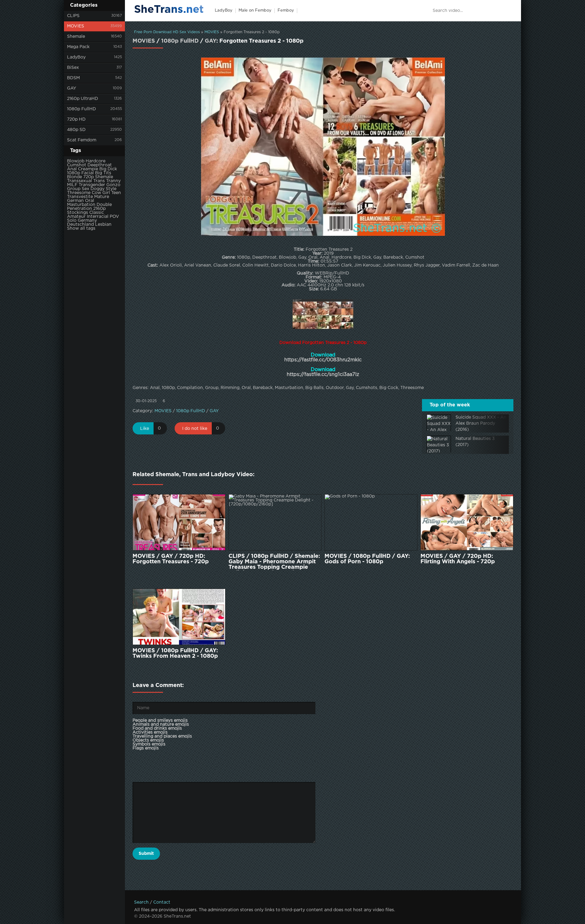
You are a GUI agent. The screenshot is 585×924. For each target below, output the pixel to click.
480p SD (76, 130)
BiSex (73, 67)
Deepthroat (99, 165)
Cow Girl (101, 193)
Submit (146, 853)
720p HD (76, 119)
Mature (101, 197)
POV (114, 216)
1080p (73, 173)
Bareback (263, 388)
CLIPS (73, 16)
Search (141, 902)
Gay (350, 388)
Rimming (230, 388)
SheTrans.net (169, 10)
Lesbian (103, 224)
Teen (116, 193)
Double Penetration (89, 207)
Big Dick (108, 169)
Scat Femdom (81, 140)
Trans (99, 181)
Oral (89, 201)
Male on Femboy (255, 10)
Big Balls (314, 388)
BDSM (73, 78)
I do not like (194, 428)
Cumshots (366, 388)
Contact (161, 902)
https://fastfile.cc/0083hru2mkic (323, 360)
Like (144, 428)
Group (211, 388)
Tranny (113, 181)
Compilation (190, 388)
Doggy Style (103, 189)
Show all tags (81, 228)
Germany (87, 220)
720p (88, 177)
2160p (99, 209)
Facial (87, 173)
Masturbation (81, 205)
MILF (72, 185)
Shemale (76, 36)
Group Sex (78, 189)
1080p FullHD (81, 109)
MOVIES (75, 26)
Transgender (92, 185)
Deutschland (80, 224)
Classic (96, 212)
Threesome (78, 193)
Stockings (77, 212)
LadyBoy (76, 57)
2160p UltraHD (82, 99)
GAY (71, 88)
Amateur (76, 216)
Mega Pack (78, 47)
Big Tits (103, 173)
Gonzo (113, 185)
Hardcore (95, 161)
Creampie (88, 169)
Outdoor (335, 388)
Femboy (286, 10)
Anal (72, 169)
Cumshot (76, 165)
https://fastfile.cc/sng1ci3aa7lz (323, 374)
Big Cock (388, 388)
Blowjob (75, 161)
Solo (71, 220)
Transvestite (80, 197)
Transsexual (79, 181)
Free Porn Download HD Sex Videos (167, 32)
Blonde (74, 177)
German (75, 201)
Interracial (97, 216)
